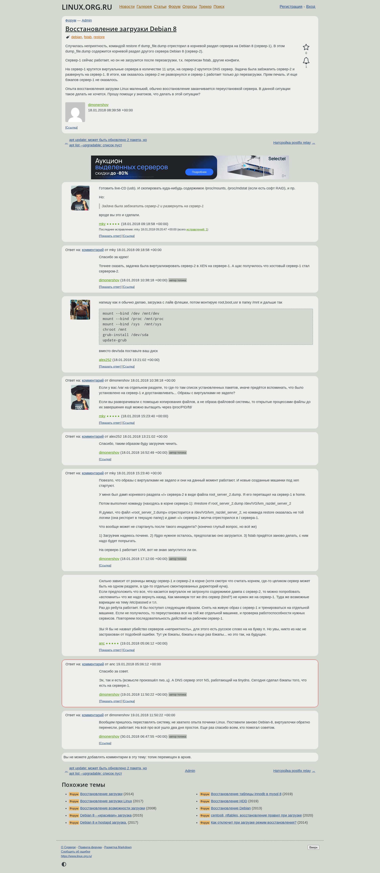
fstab (88, 37)
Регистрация (291, 6)
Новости (127, 6)
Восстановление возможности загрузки (112, 808)
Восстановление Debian (231, 808)
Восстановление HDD (229, 801)
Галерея (144, 6)
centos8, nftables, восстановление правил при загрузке (256, 815)
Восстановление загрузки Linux (106, 801)
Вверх (313, 847)
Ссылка (71, 127)
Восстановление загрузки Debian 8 (121, 28)
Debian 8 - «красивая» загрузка (106, 815)
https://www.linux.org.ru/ (76, 856)
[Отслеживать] (306, 61)
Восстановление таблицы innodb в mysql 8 (246, 794)
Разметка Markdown (118, 847)
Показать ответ (110, 236)
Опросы (189, 6)
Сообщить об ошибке (75, 851)
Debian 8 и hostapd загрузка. (103, 822)
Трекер (205, 6)
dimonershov (98, 105)
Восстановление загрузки (101, 794)
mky (102, 224)
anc (102, 643)
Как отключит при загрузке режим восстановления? (253, 822)
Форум (174, 6)
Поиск (219, 6)
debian (76, 37)
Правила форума (90, 847)
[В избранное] (306, 47)
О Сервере (68, 847)
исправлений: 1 (196, 229)
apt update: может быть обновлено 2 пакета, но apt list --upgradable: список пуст (108, 142)
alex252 (105, 360)
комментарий (93, 250)
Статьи (160, 6)
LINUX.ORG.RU (87, 7)
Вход (310, 6)
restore (99, 37)
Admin (87, 20)
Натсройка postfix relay (292, 143)
